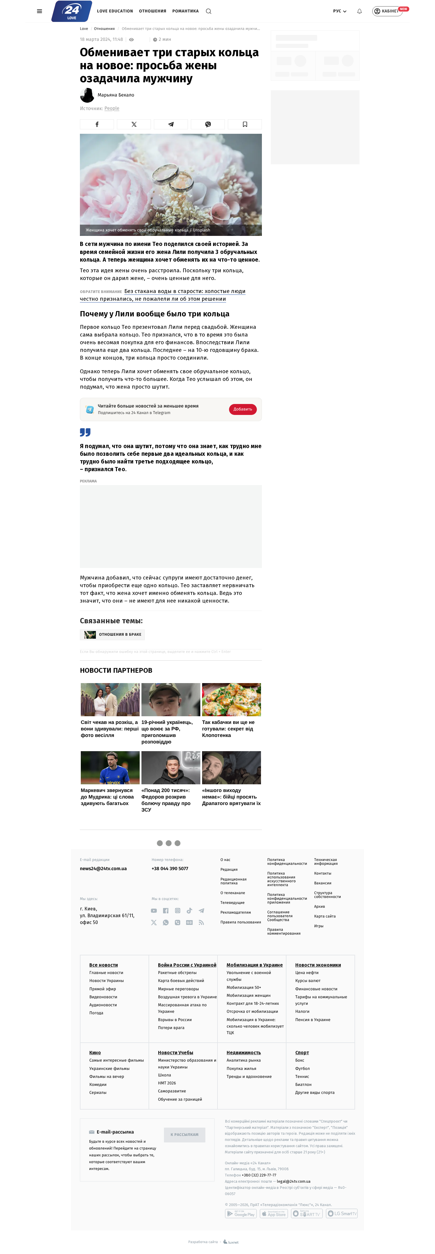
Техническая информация (326, 862)
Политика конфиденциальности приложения (287, 898)
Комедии (98, 1084)
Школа (164, 1075)
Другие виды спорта (315, 1092)
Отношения (152, 11)
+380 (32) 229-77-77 (259, 1175)
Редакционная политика (233, 881)
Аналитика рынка (244, 1060)
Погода (96, 1012)
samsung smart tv (342, 1213)
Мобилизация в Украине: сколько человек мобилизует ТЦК (255, 1026)
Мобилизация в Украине (255, 965)
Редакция (229, 870)
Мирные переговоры (178, 988)
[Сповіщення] (359, 11)
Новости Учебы (175, 1052)
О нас (225, 860)
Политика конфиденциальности (287, 862)
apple (274, 1213)
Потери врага (171, 1027)
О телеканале (232, 893)
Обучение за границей (180, 1099)
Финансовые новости (316, 988)
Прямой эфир (102, 988)
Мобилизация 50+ (244, 987)
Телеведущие (232, 903)
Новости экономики (318, 965)
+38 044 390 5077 (170, 869)
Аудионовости (103, 1004)
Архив (319, 907)
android (241, 1213)
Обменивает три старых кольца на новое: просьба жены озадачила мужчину (191, 29)
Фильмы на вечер (106, 1076)
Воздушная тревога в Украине (187, 996)
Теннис (302, 1076)
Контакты (322, 873)
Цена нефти (307, 972)
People (111, 108)
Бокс (299, 1060)
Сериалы (98, 1092)
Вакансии (322, 883)
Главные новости (106, 972)
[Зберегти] (245, 124)
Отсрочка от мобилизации (252, 1011)
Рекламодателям (235, 913)
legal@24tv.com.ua (293, 1181)
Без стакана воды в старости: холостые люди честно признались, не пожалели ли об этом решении (163, 295)
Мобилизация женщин (249, 995)
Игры (319, 926)
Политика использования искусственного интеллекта (281, 879)
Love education (115, 11)
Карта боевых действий (181, 980)
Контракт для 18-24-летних (253, 1003)
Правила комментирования (284, 932)
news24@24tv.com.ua (103, 869)
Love (84, 29)
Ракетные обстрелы (177, 972)
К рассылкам (185, 1135)
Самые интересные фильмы (116, 1060)
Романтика (186, 11)
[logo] (71, 11)
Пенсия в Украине (313, 1019)
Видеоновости (103, 996)
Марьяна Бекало (116, 95)
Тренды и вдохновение (249, 1076)
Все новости (103, 965)
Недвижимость (244, 1052)
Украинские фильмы (109, 1068)
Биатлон (303, 1084)
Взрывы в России (175, 1019)
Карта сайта (325, 916)
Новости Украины (106, 980)
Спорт (302, 1052)
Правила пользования (240, 922)
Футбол (302, 1068)
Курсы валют (307, 980)
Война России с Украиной (187, 965)
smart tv (307, 1213)
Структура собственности (327, 895)
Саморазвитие (172, 1091)
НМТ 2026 (167, 1083)
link (154, 910)
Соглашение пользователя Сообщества (280, 916)
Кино (95, 1052)
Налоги (302, 1011)
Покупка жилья (241, 1068)
